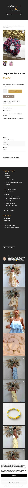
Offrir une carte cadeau (9, 225)
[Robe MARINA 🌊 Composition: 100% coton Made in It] (14, 367)
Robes (7, 208)
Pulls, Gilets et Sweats (11, 205)
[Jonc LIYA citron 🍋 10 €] (14, 414)
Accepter (14, 475)
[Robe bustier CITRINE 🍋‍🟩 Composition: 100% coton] (14, 390)
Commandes (7, 220)
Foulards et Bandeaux (18, 26)
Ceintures (8, 184)
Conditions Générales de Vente (11, 227)
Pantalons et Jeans (10, 203)
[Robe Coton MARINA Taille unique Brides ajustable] (14, 321)
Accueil (4, 26)
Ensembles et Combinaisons (13, 198)
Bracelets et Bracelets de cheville (14, 182)
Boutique (6, 173)
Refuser (14, 479)
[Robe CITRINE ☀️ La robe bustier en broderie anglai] (14, 437)
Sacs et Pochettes (10, 192)
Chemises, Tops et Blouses (12, 196)
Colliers (7, 187)
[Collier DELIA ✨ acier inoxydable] (14, 344)
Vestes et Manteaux (9, 210)
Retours (6, 223)
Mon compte (7, 218)
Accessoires (10, 26)
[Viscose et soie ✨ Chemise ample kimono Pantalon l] (14, 298)
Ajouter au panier (15, 91)
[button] (26, 461)
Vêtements (6, 194)
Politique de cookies (8, 486)
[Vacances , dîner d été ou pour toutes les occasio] (14, 275)
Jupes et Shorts (10, 201)
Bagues (7, 177)
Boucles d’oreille (10, 180)
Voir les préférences (14, 482)
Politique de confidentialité (18, 486)
